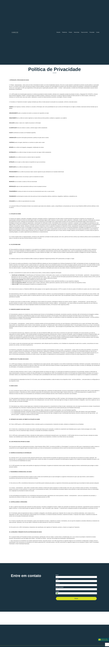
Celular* (57, 591)
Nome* (57, 574)
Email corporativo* (60, 587)
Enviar (76, 598)
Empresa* (58, 583)
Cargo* (57, 579)
